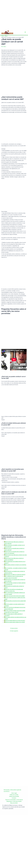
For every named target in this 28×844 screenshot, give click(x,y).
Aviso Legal (14, 793)
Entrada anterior (14, 628)
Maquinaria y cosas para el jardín (14, 801)
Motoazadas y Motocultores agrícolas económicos (12, 790)
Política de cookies (14, 794)
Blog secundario (14, 803)
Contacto (14, 798)
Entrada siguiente (14, 630)
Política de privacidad (14, 796)
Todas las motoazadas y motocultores (14, 799)
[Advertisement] (14, 15)
